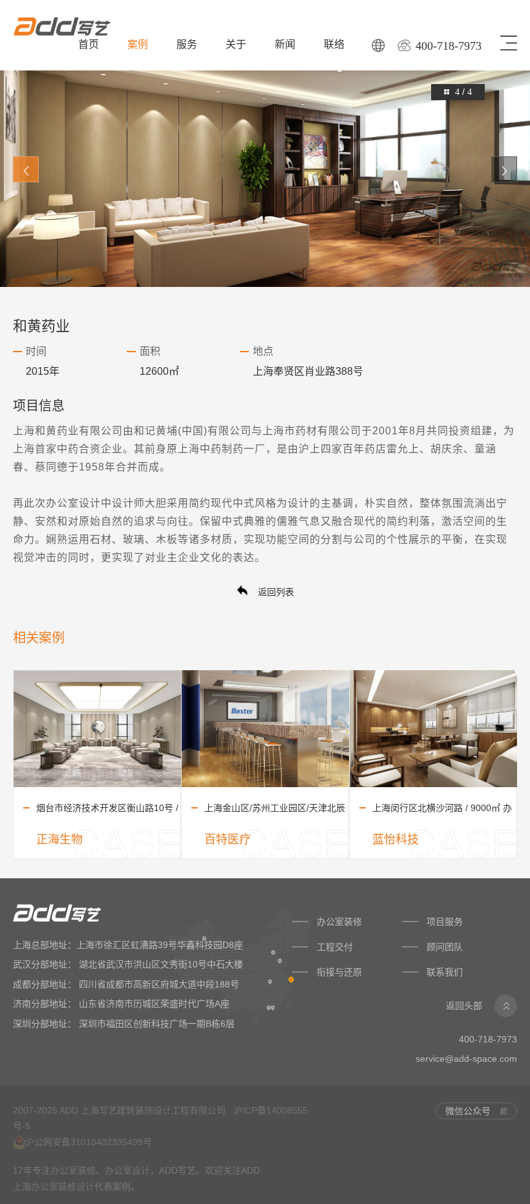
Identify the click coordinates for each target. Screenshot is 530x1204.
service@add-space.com (466, 1058)
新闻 (285, 44)
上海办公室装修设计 (53, 1186)
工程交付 (335, 946)
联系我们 (445, 972)
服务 (186, 44)
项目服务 (445, 921)
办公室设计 (73, 503)
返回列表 (274, 592)
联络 (334, 44)
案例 (137, 44)
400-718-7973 (449, 46)
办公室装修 (339, 921)
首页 (88, 44)
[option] (265, 169)
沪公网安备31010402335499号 (88, 1142)
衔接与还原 (339, 972)
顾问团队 (446, 946)
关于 (236, 44)
